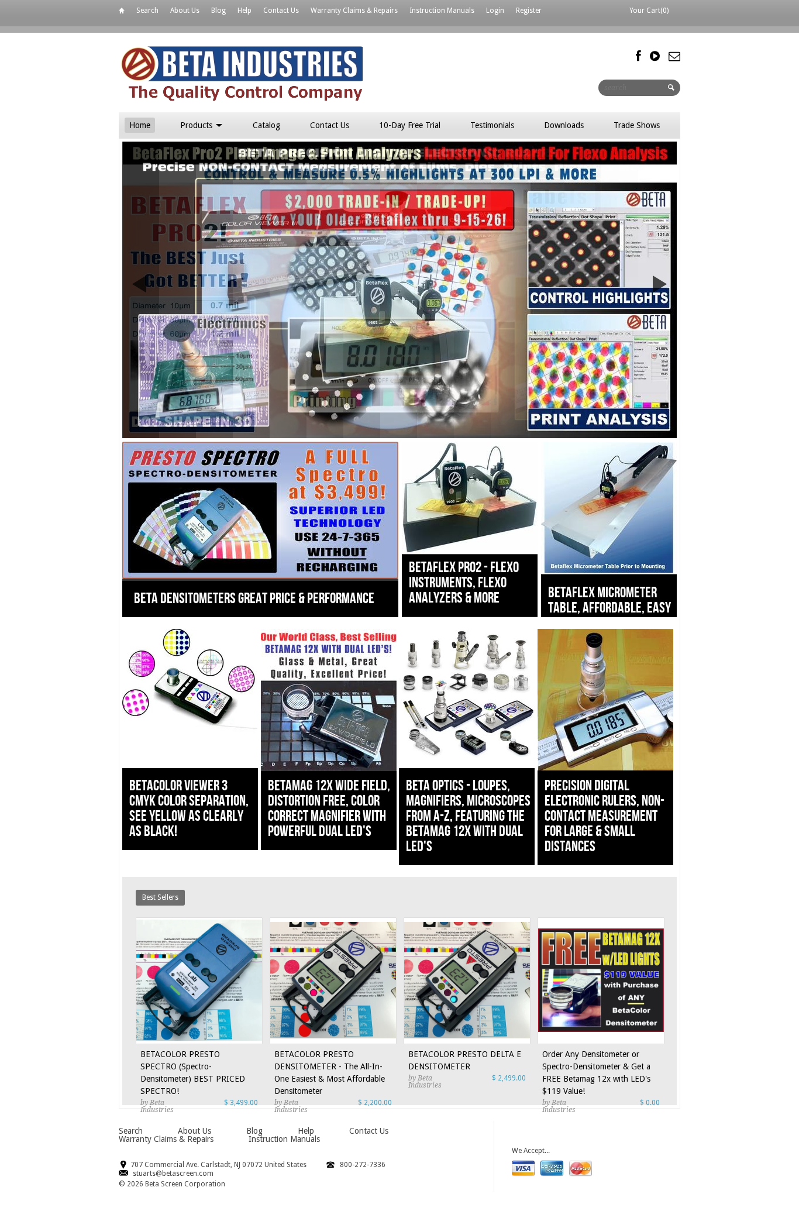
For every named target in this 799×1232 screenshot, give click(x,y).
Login (495, 10)
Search (147, 10)
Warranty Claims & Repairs (354, 10)
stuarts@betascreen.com (173, 1173)
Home (122, 13)
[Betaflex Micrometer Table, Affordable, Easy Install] (609, 571)
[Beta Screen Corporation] (284, 72)
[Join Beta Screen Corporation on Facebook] (638, 56)
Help (244, 10)
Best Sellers (160, 897)
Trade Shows (637, 125)
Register (529, 10)
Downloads (564, 125)
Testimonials (492, 125)
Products (197, 125)
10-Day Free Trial (409, 125)
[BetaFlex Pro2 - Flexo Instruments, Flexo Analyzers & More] (470, 551)
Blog (218, 10)
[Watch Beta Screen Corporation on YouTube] (655, 56)
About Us (184, 10)
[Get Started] (399, 290)
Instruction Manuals (441, 10)
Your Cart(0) (649, 10)
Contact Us (281, 10)
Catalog (266, 125)
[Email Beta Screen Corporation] (674, 56)
